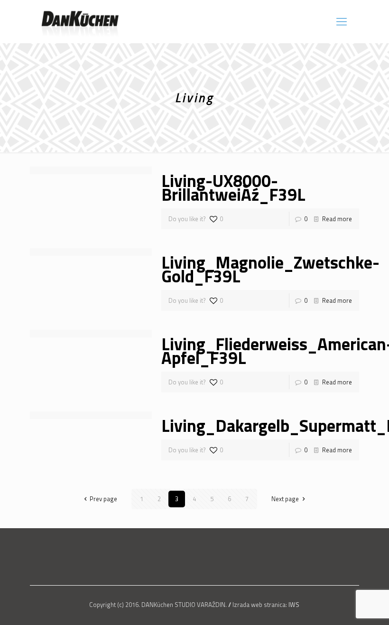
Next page (285, 499)
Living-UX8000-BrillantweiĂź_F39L (233, 187)
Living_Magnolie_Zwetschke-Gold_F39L (270, 269)
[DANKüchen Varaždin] (79, 21)
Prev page (103, 499)
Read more (337, 219)
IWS (293, 604)
